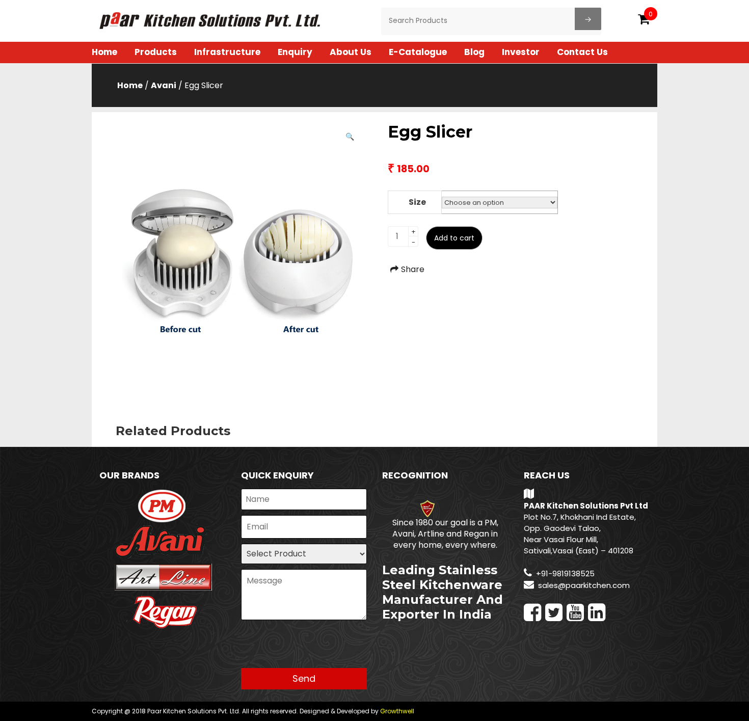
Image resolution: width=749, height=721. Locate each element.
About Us (350, 52)
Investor (521, 52)
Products (156, 52)
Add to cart (454, 238)
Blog (474, 52)
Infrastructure (227, 52)
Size (417, 202)
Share (412, 269)
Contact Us (582, 52)
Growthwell (397, 711)
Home (104, 52)
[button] (349, 136)
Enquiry (295, 52)
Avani (163, 85)
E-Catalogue (418, 52)
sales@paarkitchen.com (584, 585)
